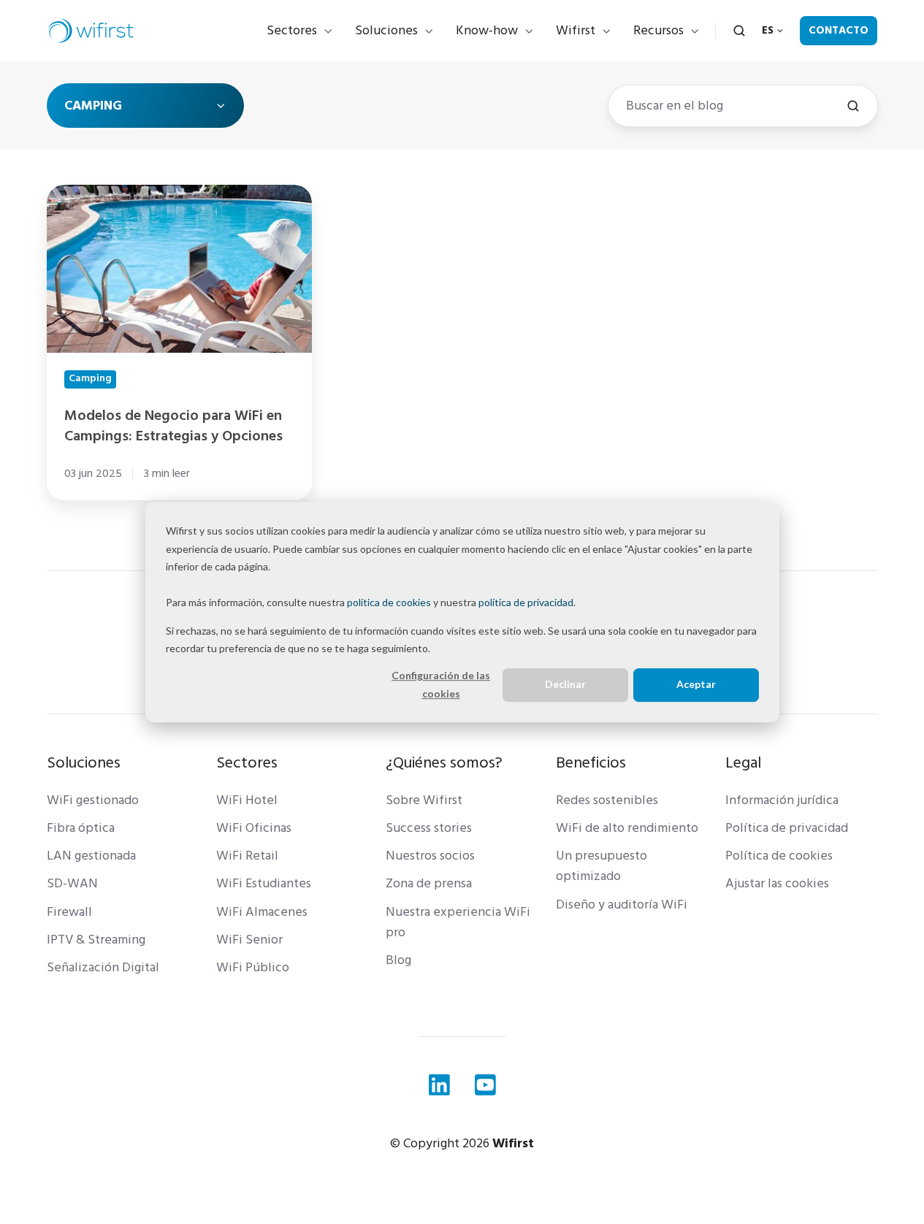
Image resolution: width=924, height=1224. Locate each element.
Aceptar (696, 684)
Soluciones (386, 30)
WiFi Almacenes (262, 912)
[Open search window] (739, 30)
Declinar (565, 684)
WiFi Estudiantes (263, 883)
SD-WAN (72, 883)
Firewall (69, 912)
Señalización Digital (103, 967)
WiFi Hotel (247, 800)
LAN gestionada (91, 855)
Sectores (292, 30)
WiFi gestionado (93, 800)
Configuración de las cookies (441, 684)
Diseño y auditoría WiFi (621, 904)
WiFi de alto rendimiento (627, 828)
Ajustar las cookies (777, 883)
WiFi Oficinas (253, 828)
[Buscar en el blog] (853, 106)
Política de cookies (779, 855)
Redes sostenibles (607, 800)
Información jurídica (782, 800)
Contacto (838, 30)
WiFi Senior (249, 939)
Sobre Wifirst (424, 800)
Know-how (487, 30)
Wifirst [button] (575, 30)
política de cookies (389, 602)
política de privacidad (525, 602)
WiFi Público (252, 967)
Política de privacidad (786, 828)
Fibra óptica (81, 828)
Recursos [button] (658, 30)
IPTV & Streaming (96, 939)
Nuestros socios (430, 855)
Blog (398, 960)
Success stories (429, 828)
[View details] (439, 1085)
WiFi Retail (247, 855)
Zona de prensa (429, 883)
